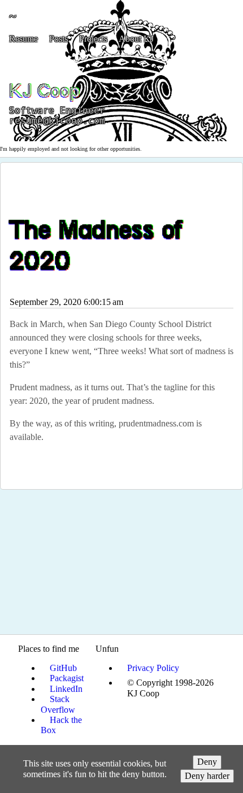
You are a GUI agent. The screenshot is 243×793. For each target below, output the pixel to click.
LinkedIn (66, 689)
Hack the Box (61, 725)
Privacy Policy (153, 668)
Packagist (67, 678)
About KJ (136, 38)
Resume (23, 38)
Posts (58, 38)
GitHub (63, 668)
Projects (93, 38)
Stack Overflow (58, 704)
